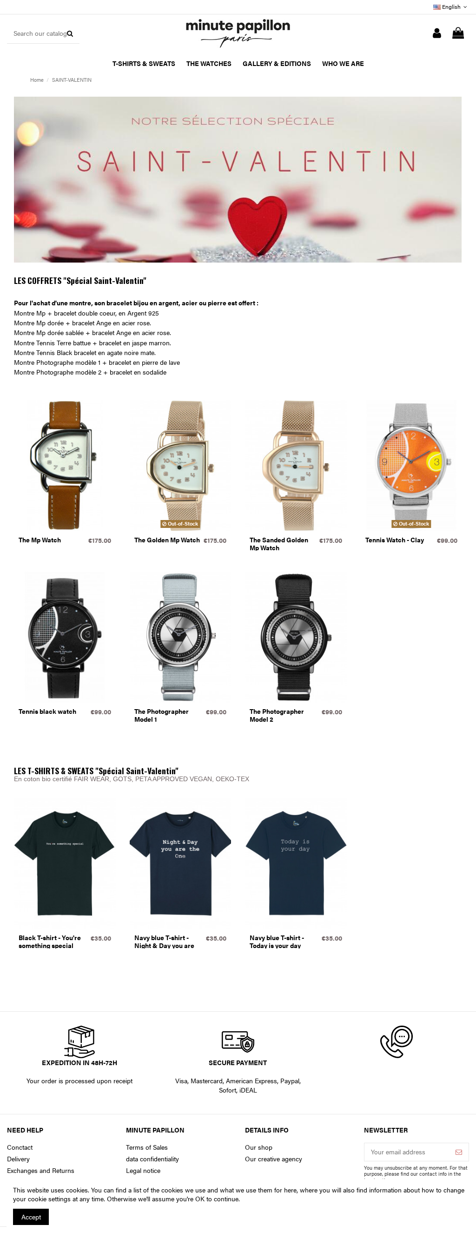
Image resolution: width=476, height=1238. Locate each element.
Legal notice (143, 1170)
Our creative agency (273, 1158)
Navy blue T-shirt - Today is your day (277, 941)
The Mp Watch (40, 539)
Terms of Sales (147, 1147)
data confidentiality (152, 1158)
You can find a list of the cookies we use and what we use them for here (194, 1189)
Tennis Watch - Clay (394, 539)
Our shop (258, 1147)
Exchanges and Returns (40, 1170)
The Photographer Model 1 (161, 715)
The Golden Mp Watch (167, 539)
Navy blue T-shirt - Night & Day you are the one (164, 945)
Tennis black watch (47, 711)
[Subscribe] (459, 1152)
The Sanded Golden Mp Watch (279, 543)
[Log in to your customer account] (437, 33)
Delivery (18, 1158)
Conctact (20, 1147)
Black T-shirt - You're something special (50, 941)
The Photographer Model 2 (277, 715)
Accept (31, 1216)
